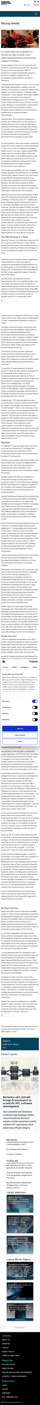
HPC (4, 1047)
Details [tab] (14, 667)
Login (4, 1385)
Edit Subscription (9, 1397)
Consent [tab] (5, 667)
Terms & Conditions (10, 1355)
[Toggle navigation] (36, 14)
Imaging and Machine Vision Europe (17, 1372)
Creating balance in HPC (16, 1144)
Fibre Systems (7, 1368)
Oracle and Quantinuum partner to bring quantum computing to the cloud (19, 1175)
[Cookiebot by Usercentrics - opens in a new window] (29, 662)
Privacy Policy (8, 1352)
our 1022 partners (14, 677)
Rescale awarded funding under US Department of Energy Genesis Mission (19, 1185)
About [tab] (35, 667)
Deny (20, 741)
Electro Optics (8, 1364)
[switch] (35, 707)
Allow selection (20, 735)
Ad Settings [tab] (25, 667)
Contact (5, 1348)
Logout (5, 1389)
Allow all (20, 728)
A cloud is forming (14, 1154)
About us (6, 1340)
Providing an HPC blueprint (17, 1149)
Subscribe (6, 1393)
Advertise (6, 1344)
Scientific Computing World (14, 1376)
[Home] (10, 3)
